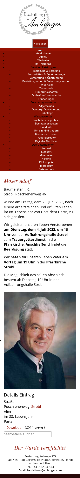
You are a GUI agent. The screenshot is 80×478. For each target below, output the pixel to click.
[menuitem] (43, 53)
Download (13, 427)
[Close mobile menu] (40, 50)
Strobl (36, 406)
